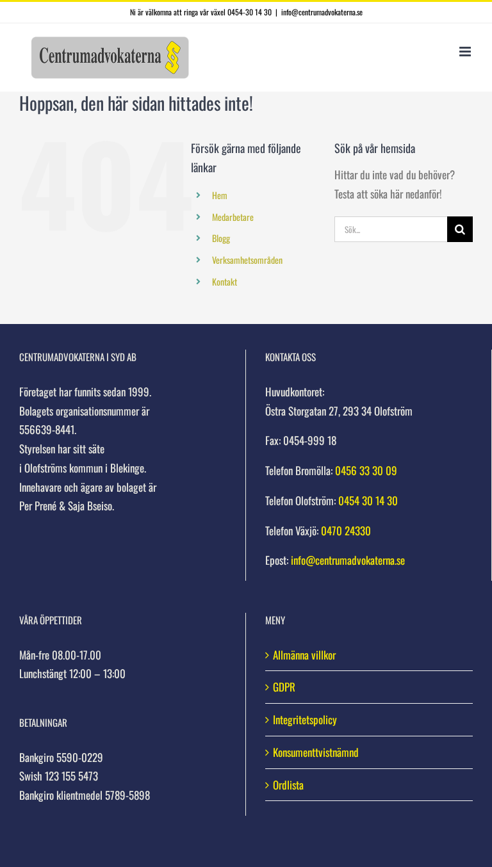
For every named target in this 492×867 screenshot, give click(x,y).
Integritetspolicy (305, 719)
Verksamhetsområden (247, 259)
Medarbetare (233, 216)
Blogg (221, 238)
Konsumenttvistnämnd (316, 752)
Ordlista (288, 785)
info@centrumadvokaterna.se (322, 11)
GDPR (284, 687)
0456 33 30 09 (366, 470)
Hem (219, 195)
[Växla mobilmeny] (466, 51)
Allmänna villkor (304, 655)
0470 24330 (346, 531)
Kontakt (224, 281)
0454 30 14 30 (368, 500)
